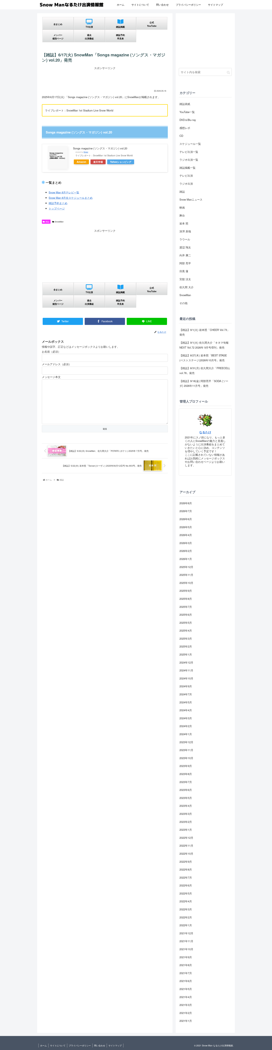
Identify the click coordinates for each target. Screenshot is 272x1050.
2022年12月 (186, 838)
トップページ (57, 208)
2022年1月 (185, 925)
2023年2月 (185, 822)
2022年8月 (185, 869)
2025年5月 (185, 622)
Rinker (86, 152)
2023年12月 (186, 742)
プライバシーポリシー (80, 1045)
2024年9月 (185, 686)
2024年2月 (185, 726)
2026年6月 (185, 519)
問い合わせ (99, 1045)
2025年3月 (185, 638)
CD (181, 136)
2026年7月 (185, 511)
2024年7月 (185, 694)
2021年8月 (185, 965)
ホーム (43, 1045)
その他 (183, 303)
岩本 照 (183, 223)
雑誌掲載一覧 (187, 168)
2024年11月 (186, 670)
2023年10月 (186, 758)
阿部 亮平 (185, 263)
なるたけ (205, 432)
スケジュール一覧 (190, 144)
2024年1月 (185, 734)
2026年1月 (185, 559)
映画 (182, 207)
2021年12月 (186, 933)
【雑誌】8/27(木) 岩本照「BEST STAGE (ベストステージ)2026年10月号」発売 (203, 357)
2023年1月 (185, 829)
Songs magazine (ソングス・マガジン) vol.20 (100, 148)
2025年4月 (185, 630)
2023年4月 (185, 806)
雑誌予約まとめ (58, 203)
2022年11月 (186, 845)
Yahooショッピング (120, 162)
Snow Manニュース (190, 199)
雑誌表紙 (184, 104)
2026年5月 (185, 527)
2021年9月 (185, 957)
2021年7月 (185, 973)
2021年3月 (185, 1005)
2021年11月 (186, 941)
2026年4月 (185, 535)
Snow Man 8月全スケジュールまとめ (71, 198)
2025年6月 (185, 614)
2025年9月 (185, 591)
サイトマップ (115, 1045)
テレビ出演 (186, 175)
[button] (228, 72)
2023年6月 (185, 790)
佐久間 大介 (186, 287)
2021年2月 (185, 1013)
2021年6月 (185, 981)
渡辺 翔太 (185, 247)
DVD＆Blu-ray (187, 120)
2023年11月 (186, 750)
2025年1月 (185, 654)
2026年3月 (185, 543)
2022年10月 (186, 853)
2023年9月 (185, 766)
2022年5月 (185, 893)
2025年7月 (185, 607)
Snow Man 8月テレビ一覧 (64, 192)
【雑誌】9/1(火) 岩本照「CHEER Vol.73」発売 (204, 332)
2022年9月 (185, 861)
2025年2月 (185, 646)
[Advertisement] (105, 78)
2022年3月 (185, 909)
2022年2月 (185, 917)
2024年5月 (185, 702)
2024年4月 (185, 710)
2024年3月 (185, 718)
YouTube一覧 (187, 112)
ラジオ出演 (186, 183)
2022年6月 (185, 885)
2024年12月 (186, 662)
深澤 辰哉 (185, 231)
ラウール (184, 239)
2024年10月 (186, 678)
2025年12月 (186, 567)
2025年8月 (185, 599)
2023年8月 (185, 774)
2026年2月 (185, 551)
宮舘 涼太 (185, 279)
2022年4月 (185, 901)
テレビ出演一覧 (188, 152)
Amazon (81, 162)
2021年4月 (185, 997)
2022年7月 (185, 877)
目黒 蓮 (183, 271)
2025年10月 (186, 583)
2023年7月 (185, 782)
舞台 (182, 215)
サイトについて (57, 1045)
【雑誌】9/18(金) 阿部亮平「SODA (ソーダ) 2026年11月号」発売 (203, 383)
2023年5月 (185, 798)
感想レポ (184, 128)
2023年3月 (185, 814)
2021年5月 (185, 989)
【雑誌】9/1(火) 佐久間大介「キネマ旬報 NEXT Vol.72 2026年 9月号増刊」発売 (204, 345)
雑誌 (47, 221)
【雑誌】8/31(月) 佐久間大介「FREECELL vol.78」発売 (204, 370)
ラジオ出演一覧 (188, 160)
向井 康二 (185, 255)
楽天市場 (98, 162)
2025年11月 (186, 575)
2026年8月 (185, 503)
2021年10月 (186, 949)
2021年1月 (185, 1021)
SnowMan (59, 221)
